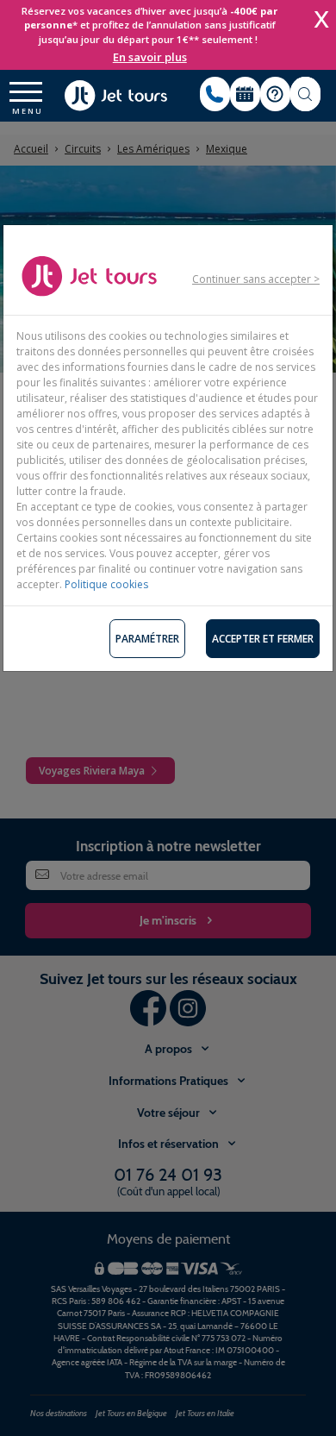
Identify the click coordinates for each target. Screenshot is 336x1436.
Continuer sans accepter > (256, 279)
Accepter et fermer (263, 638)
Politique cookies (106, 584)
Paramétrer (147, 638)
